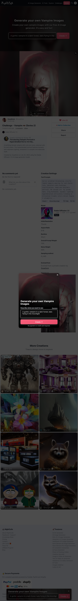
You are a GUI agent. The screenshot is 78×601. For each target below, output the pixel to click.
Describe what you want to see (32, 308)
